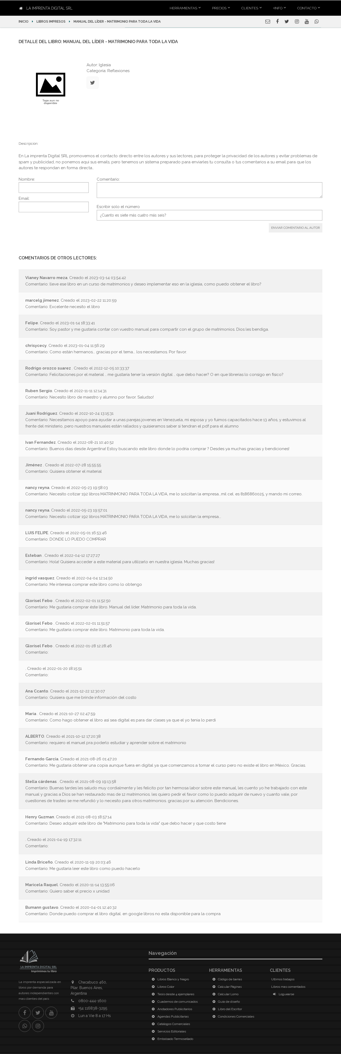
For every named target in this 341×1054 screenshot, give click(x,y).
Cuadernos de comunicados (177, 1001)
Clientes (249, 8)
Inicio (24, 21)
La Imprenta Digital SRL (48, 8)
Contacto (306, 8)
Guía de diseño (228, 1001)
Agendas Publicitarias (173, 1016)
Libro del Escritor (229, 1009)
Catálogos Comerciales (173, 1024)
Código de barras (229, 979)
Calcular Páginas (229, 987)
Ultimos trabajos (282, 979)
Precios (219, 8)
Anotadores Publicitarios (174, 1009)
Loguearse (286, 994)
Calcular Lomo (227, 994)
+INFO (277, 8)
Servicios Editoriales (171, 1031)
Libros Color (165, 987)
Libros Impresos (51, 21)
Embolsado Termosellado (175, 1039)
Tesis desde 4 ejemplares (175, 994)
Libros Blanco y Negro (173, 979)
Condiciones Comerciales (235, 1016)
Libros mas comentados (288, 987)
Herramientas (183, 8)
